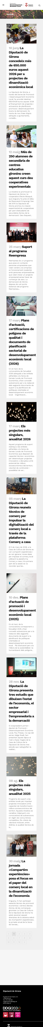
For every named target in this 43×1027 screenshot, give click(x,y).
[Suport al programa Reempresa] (21, 232)
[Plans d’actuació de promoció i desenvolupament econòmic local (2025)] (21, 583)
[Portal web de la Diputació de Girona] (24, 1026)
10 (9, 942)
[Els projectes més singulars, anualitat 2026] (21, 412)
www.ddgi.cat (7, 1003)
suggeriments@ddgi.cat (10, 1001)
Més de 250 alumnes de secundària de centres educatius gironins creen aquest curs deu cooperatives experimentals (21, 169)
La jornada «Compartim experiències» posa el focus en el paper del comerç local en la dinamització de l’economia (21, 878)
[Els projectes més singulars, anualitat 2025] (21, 766)
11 (14, 942)
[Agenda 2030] (12, 1012)
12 (19, 942)
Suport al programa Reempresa (20, 251)
